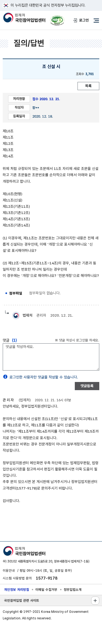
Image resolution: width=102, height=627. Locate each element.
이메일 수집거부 (46, 590)
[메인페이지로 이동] (24, 18)
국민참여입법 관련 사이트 (21, 600)
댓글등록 (87, 386)
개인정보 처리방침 (16, 590)
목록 (88, 86)
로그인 (84, 20)
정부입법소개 (73, 590)
